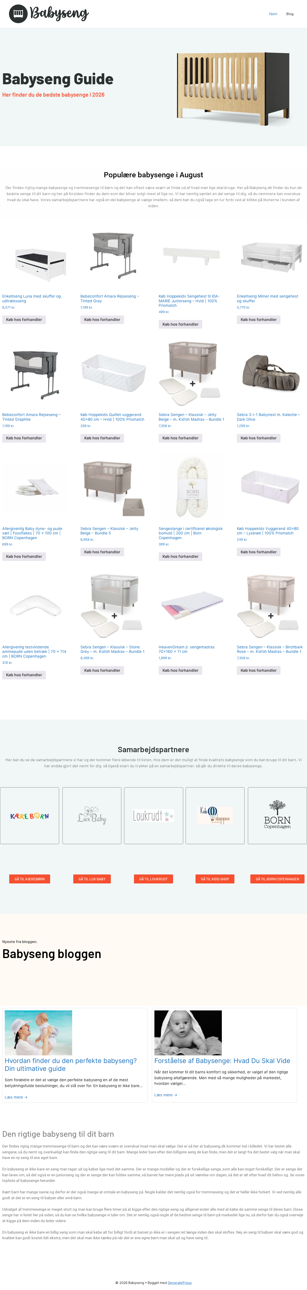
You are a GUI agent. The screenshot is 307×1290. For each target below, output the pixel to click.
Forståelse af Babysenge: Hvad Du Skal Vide (222, 1061)
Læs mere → (16, 1097)
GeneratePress (180, 1283)
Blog (290, 14)
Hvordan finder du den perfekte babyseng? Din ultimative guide (71, 1064)
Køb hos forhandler (24, 319)
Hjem (273, 14)
